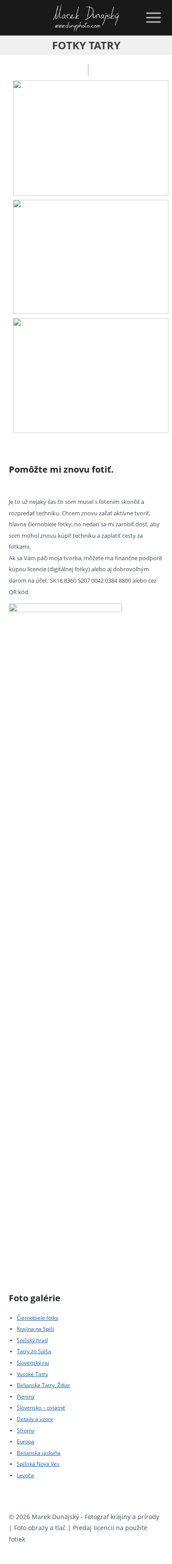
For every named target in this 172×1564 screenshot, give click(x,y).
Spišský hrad (32, 1340)
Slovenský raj (33, 1362)
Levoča (25, 1475)
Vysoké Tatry (32, 1374)
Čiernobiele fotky (37, 1318)
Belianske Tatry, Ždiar (43, 1385)
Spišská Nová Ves (38, 1464)
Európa (25, 1441)
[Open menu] (152, 18)
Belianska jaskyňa (38, 1453)
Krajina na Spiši (35, 1329)
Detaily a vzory (35, 1419)
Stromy (25, 1430)
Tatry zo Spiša (34, 1351)
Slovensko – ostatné (41, 1407)
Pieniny (25, 1396)
